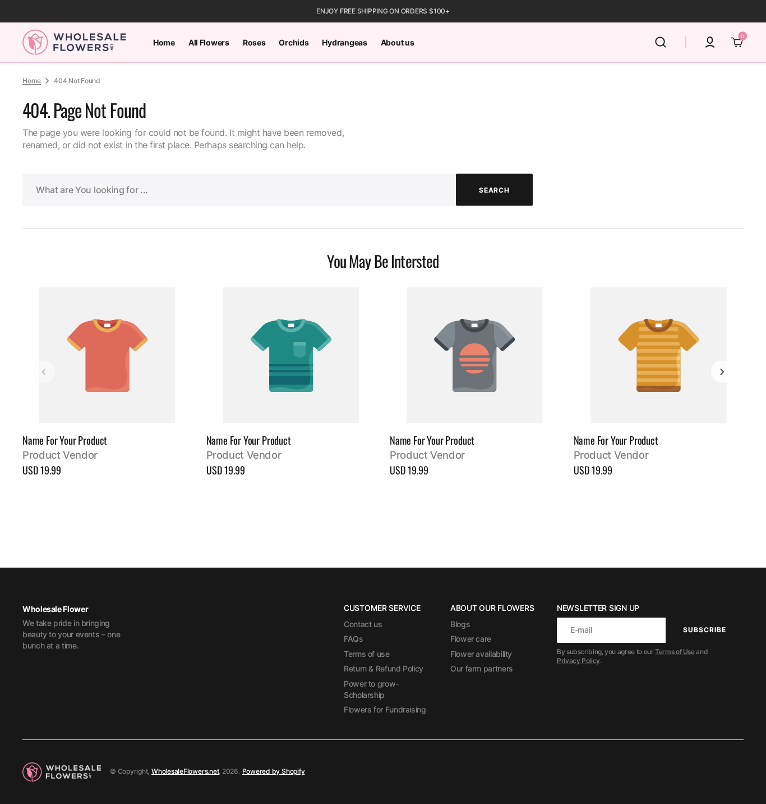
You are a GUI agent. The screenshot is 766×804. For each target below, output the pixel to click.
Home (31, 80)
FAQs (353, 638)
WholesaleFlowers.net (185, 771)
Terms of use (367, 654)
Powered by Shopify (273, 771)
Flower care (470, 638)
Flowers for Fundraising (385, 709)
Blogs (460, 624)
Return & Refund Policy (383, 668)
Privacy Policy (578, 660)
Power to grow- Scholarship (371, 689)
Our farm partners (481, 668)
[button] (660, 42)
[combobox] (277, 190)
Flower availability (481, 654)
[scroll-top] (742, 780)
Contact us (363, 624)
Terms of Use (675, 651)
